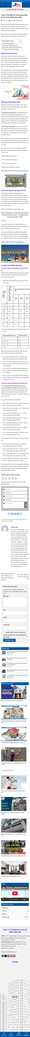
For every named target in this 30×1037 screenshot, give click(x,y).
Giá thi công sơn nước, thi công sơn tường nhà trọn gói (13, 791)
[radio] (2, 479)
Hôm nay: (4, 911)
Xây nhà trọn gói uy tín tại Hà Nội (18, 171)
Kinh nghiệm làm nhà (22, 519)
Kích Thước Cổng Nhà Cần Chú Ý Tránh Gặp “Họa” (23, 577)
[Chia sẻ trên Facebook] (9, 514)
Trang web (6, 624)
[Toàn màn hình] (27, 899)
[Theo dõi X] (5, 956)
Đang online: (5, 908)
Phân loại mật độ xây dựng (10, 45)
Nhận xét (9, 654)
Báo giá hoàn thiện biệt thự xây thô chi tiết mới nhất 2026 (17, 670)
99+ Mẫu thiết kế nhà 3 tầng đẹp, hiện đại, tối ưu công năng (17, 664)
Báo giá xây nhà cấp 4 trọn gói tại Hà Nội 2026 (12, 700)
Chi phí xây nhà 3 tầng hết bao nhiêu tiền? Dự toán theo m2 (17, 652)
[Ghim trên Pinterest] (18, 514)
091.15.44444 (9, 948)
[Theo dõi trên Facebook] (2, 956)
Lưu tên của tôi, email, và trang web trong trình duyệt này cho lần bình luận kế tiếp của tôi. (14, 635)
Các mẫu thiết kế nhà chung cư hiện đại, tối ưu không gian (17, 676)
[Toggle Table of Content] (19, 41)
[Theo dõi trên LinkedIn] (11, 956)
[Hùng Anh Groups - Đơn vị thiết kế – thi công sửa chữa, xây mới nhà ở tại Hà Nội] (17, 5)
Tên (4, 610)
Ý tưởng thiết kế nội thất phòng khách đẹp (11, 876)
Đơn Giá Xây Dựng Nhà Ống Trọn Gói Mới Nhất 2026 (17, 658)
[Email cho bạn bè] (15, 514)
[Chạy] (3, 899)
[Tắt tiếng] (24, 899)
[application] (15, 893)
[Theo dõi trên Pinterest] (8, 956)
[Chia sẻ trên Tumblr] (20, 514)
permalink (10, 521)
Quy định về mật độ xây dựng (10, 49)
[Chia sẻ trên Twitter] (12, 514)
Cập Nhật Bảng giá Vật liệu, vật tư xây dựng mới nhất (13, 855)
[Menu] (2, 5)
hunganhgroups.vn (11, 952)
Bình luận (6, 596)
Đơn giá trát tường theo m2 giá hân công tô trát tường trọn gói (13, 763)
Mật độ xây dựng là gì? (9, 43)
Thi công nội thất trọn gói (7, 770)
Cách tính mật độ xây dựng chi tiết (12, 47)
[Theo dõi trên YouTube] (14, 956)
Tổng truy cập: (6, 917)
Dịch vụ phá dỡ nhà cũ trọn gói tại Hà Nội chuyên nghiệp (12, 813)
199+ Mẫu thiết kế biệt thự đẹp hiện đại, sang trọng (13, 742)
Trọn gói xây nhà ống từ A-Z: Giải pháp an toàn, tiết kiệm (13, 835)
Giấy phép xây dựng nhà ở (16, 242)
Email (5, 617)
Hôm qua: (4, 914)
